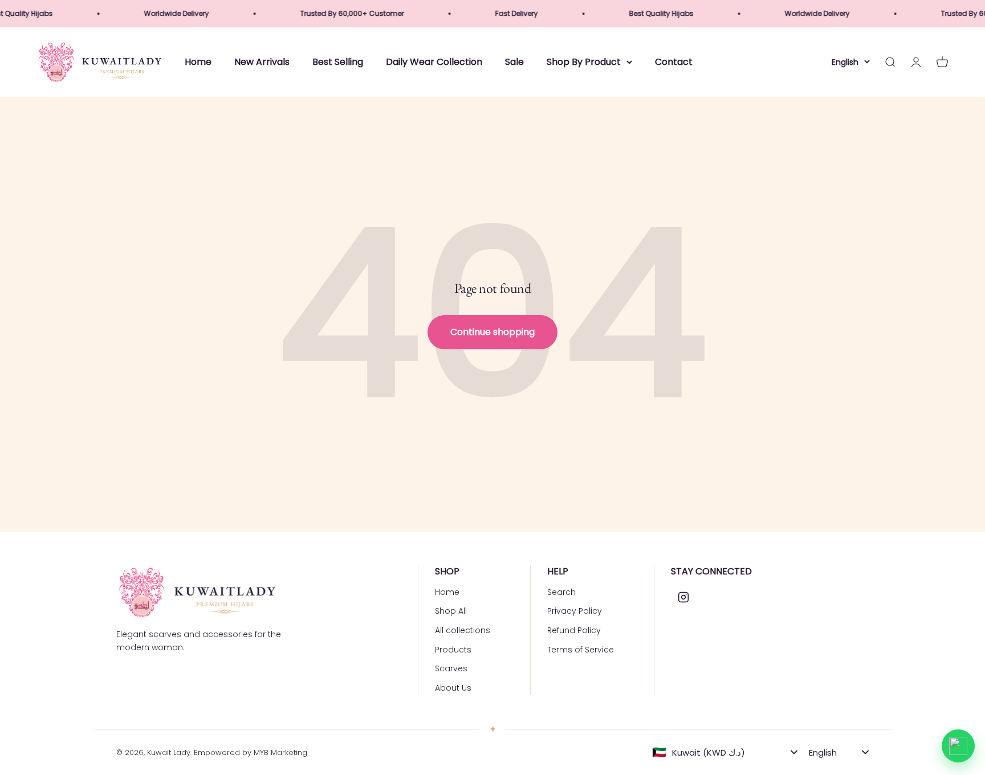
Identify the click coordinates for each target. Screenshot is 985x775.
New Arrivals (262, 61)
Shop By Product (584, 61)
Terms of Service (580, 649)
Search (561, 592)
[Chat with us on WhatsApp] (958, 745)
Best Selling (337, 61)
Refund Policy (574, 630)
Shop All (451, 611)
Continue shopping (492, 331)
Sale (514, 61)
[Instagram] (683, 597)
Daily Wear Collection (434, 61)
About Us (453, 688)
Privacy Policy (574, 611)
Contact (674, 61)
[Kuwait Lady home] (196, 592)
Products (453, 649)
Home (198, 61)
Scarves (451, 668)
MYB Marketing (280, 752)
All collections (462, 630)
